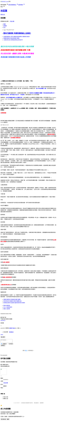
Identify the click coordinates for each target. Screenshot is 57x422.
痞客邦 (11, 328)
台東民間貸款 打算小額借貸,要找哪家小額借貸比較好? (16, 36)
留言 (14, 328)
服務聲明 (42, 402)
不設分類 (12, 21)
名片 (4, 27)
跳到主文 (3, 14)
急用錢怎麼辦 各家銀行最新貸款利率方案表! (14, 302)
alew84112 (3, 320)
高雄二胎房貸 (6, 308)
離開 (8, 419)
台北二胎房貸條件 (7, 307)
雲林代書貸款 (6, 305)
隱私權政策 (36, 402)
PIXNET (18, 402)
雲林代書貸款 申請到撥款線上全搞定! (17, 33)
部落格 (5, 25)
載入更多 (3, 337)
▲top (2, 334)
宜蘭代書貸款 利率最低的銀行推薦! (12, 299)
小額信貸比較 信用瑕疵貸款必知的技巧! (13, 39)
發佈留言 (3, 345)
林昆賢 (4, 10)
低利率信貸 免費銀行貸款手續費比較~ (12, 301)
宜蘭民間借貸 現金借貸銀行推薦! (11, 38)
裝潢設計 (11, 332)
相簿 (4, 24)
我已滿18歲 (3, 419)
